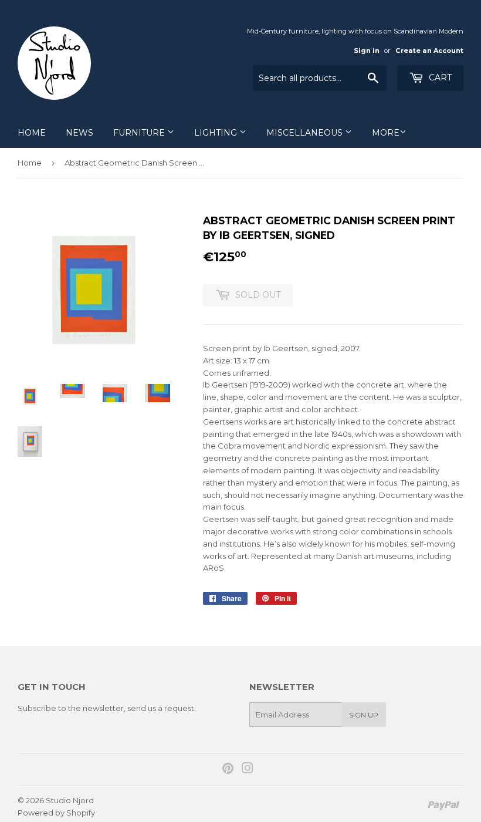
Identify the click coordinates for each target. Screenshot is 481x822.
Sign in (367, 50)
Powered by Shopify (56, 812)
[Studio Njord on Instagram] (247, 769)
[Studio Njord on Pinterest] (228, 769)
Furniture (140, 132)
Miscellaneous (305, 132)
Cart (439, 77)
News (79, 132)
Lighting (216, 132)
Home (32, 132)
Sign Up (363, 714)
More (385, 132)
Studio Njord (70, 800)
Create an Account (429, 50)
